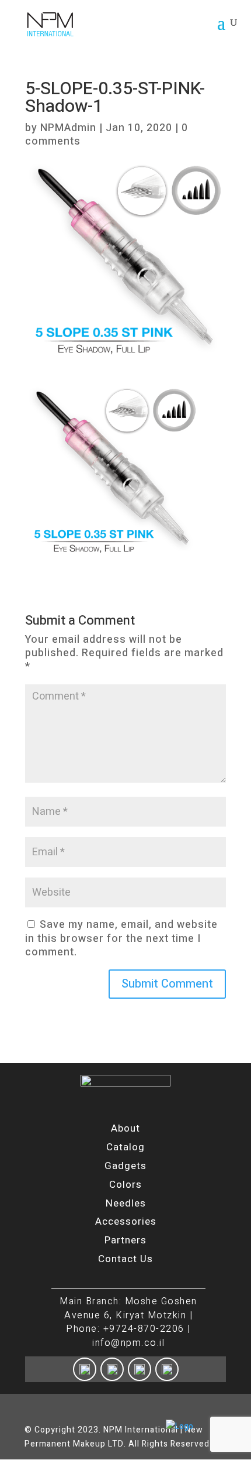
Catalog (125, 1147)
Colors (125, 1184)
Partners (125, 1240)
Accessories (125, 1221)
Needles (126, 1203)
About (125, 1128)
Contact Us (125, 1259)
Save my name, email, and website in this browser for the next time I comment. (121, 938)
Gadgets (125, 1166)
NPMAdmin (68, 128)
